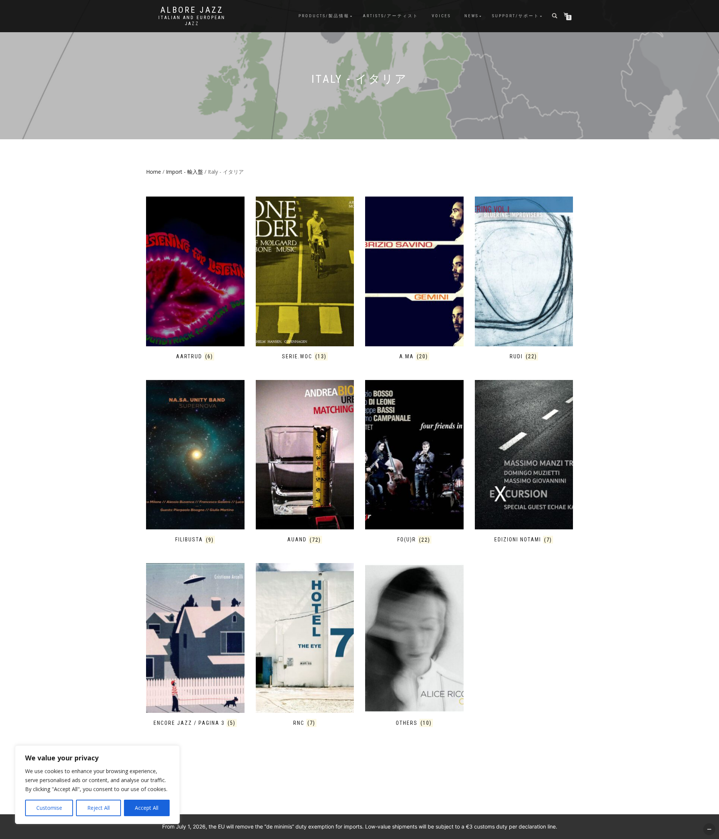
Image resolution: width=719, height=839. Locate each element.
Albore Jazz (192, 10)
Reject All (98, 807)
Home (153, 171)
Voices (441, 15)
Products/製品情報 (323, 15)
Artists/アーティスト (390, 15)
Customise (49, 807)
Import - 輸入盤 (184, 171)
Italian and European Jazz (191, 20)
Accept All (146, 807)
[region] (97, 784)
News (471, 15)
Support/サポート (515, 15)
